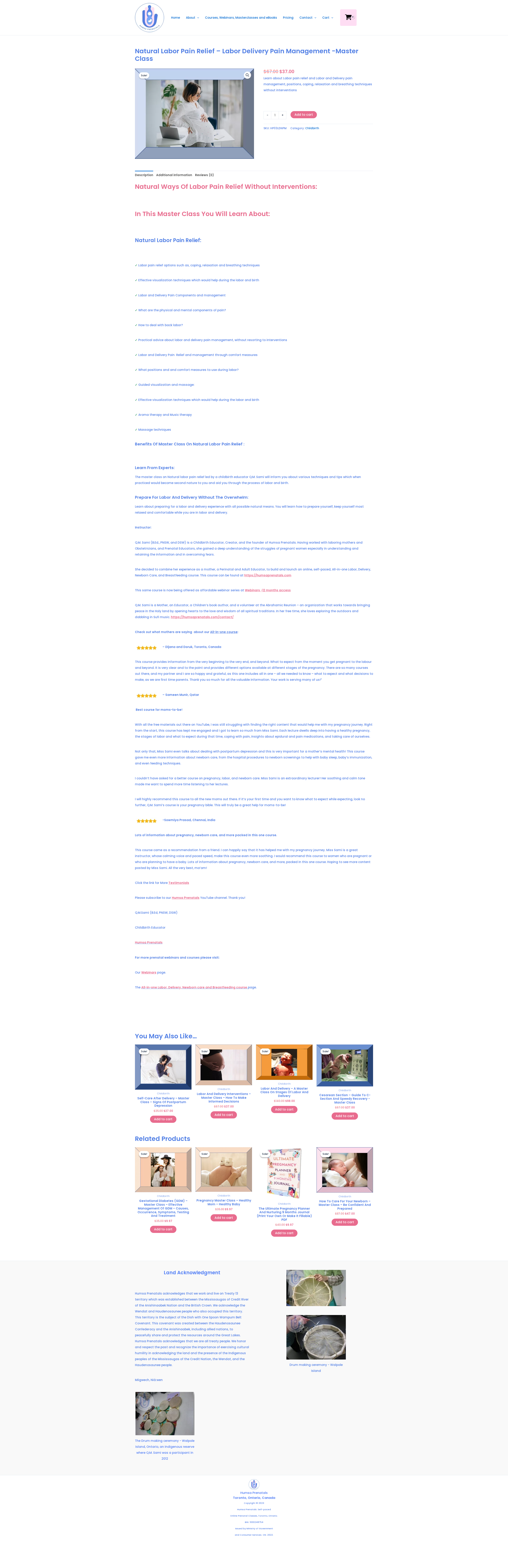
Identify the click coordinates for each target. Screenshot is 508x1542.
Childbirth (312, 128)
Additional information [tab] (174, 175)
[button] (197, 18)
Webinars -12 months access (268, 590)
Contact (306, 18)
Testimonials (178, 883)
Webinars (148, 972)
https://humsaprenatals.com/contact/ (202, 617)
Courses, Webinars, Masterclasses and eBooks (241, 18)
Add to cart (303, 114)
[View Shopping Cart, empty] (348, 17)
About (190, 18)
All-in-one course (224, 632)
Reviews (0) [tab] (204, 175)
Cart (325, 18)
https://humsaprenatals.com (267, 575)
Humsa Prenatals (185, 898)
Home (175, 18)
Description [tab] (144, 175)
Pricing (288, 18)
